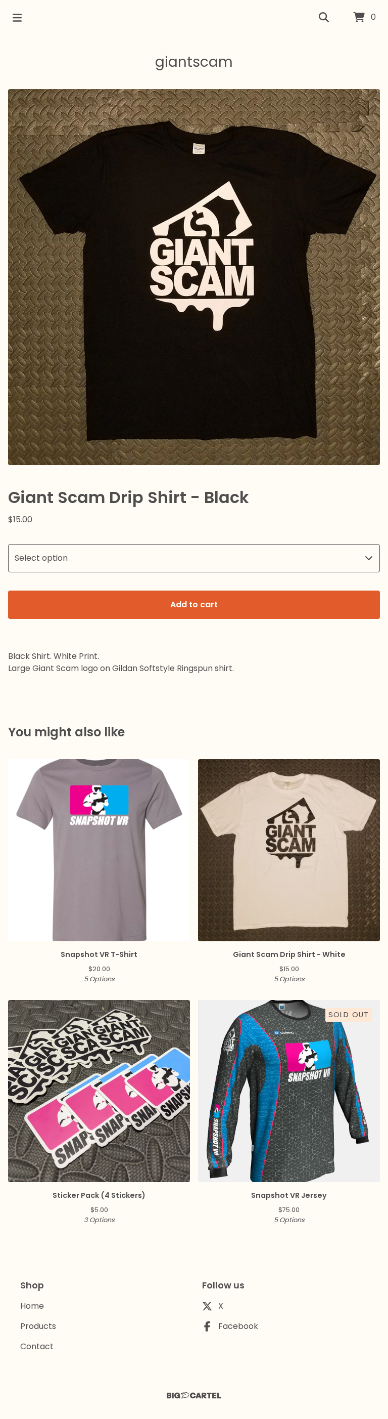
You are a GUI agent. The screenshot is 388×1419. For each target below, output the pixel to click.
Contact (37, 1346)
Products (38, 1326)
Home (32, 1306)
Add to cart (194, 604)
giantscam (194, 62)
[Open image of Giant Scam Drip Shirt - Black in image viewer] (194, 277)
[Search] (324, 17)
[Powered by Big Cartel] (194, 1395)
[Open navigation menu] (17, 18)
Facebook (238, 1326)
